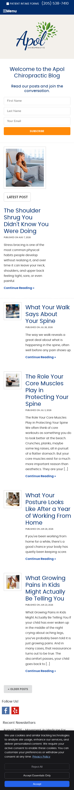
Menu (11, 11)
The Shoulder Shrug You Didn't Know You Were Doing (26, 221)
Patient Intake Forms (24, 3)
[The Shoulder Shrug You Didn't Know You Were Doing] (25, 168)
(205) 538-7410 (55, 3)
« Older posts (18, 689)
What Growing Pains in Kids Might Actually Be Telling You (45, 588)
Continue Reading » (19, 288)
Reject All (37, 766)
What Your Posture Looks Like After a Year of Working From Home (48, 509)
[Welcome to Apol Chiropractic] (37, 49)
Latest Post (17, 197)
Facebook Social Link (5, 710)
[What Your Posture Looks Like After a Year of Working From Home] (10, 499)
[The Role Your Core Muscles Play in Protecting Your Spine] (10, 380)
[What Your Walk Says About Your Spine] (10, 311)
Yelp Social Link (15, 710)
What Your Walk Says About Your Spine (47, 314)
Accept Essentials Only (37, 775)
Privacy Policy (41, 756)
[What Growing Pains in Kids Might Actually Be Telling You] (10, 582)
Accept (37, 783)
